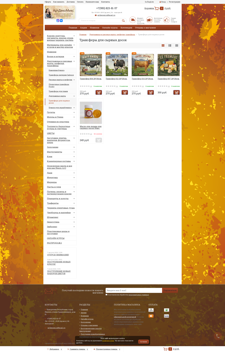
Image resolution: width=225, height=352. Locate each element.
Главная (73, 27)
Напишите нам (92, 2)
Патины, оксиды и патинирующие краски (59, 192)
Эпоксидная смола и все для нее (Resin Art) (59, 167)
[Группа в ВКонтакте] (61, 20)
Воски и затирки (55, 56)
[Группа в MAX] (57, 20)
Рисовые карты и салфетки (60, 80)
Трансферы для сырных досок (59, 102)
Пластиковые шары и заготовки (58, 232)
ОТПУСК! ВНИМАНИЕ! (58, 255)
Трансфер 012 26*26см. (116, 78)
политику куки (108, 341)
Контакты (105, 2)
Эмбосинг (52, 226)
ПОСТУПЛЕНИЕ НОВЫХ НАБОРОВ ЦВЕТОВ (59, 272)
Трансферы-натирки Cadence (61, 75)
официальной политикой (125, 317)
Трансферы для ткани (58, 91)
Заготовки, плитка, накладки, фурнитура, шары (58, 140)
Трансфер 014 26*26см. (142, 78)
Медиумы (52, 177)
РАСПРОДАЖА (54, 243)
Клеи (49, 156)
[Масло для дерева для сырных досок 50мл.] (91, 112)
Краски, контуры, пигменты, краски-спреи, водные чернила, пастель (60, 38)
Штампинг (52, 217)
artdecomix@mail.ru (106, 15)
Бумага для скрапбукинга (60, 107)
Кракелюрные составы (59, 161)
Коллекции (126, 27)
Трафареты (53, 203)
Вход (163, 2)
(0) (91, 86)
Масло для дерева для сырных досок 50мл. (90, 127)
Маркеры (52, 182)
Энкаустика (53, 222)
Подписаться (169, 290)
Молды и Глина (55, 117)
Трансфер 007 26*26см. (169, 78)
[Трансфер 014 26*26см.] (143, 65)
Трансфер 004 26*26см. (91, 78)
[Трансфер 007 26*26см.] (169, 65)
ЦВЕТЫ (50, 133)
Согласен (143, 342)
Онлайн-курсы (110, 27)
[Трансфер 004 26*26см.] (91, 65)
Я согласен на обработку (128, 295)
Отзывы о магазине (145, 27)
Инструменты (54, 151)
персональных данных (139, 295)
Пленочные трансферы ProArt (59, 85)
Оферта (48, 2)
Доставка (71, 2)
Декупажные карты (57, 96)
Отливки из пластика (58, 121)
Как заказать (58, 2)
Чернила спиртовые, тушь (61, 207)
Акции (83, 27)
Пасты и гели (54, 186)
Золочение (52, 147)
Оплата (80, 2)
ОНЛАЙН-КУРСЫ (55, 238)
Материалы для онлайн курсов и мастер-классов (60, 46)
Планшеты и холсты (58, 198)
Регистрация (174, 2)
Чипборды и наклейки (59, 212)
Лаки (49, 172)
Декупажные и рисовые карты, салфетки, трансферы (59, 63)
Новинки (94, 27)
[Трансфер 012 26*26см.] (117, 65)
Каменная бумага (56, 70)
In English (149, 2)
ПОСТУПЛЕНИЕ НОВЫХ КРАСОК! (59, 263)
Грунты (51, 112)
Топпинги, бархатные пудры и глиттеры (58, 127)
